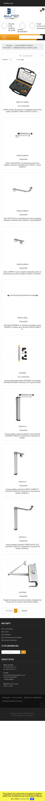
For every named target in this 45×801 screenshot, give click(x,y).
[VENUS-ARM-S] (22, 135)
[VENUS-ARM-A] (22, 191)
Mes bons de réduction (9, 640)
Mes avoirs (5, 632)
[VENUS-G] (22, 461)
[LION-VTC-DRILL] (22, 82)
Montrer (5, 59)
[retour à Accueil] (3, 45)
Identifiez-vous (8, 3)
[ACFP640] (22, 572)
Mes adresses (6, 634)
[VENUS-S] (22, 406)
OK (32, 799)
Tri (20, 56)
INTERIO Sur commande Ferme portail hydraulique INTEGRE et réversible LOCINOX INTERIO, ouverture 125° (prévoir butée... (22, 377)
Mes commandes (7, 629)
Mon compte (6, 623)
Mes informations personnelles (11, 637)
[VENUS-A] (22, 517)
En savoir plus (24, 799)
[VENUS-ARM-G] (22, 244)
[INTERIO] (22, 353)
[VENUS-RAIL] (22, 297)
